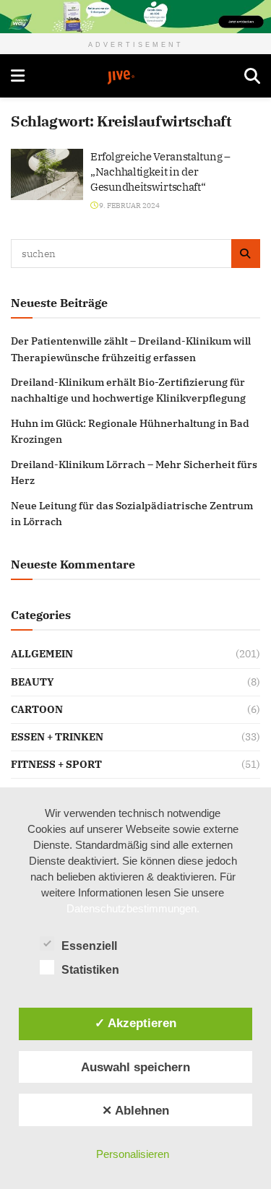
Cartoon (37, 709)
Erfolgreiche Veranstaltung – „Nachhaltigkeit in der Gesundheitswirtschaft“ (160, 172)
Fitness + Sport (56, 764)
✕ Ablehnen (135, 1110)
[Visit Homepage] (134, 77)
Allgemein (42, 653)
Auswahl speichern (135, 1066)
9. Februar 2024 (129, 205)
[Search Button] (252, 76)
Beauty (32, 681)
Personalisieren (132, 1154)
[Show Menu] (18, 76)
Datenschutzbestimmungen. (132, 908)
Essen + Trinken (57, 736)
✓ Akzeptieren (135, 1022)
